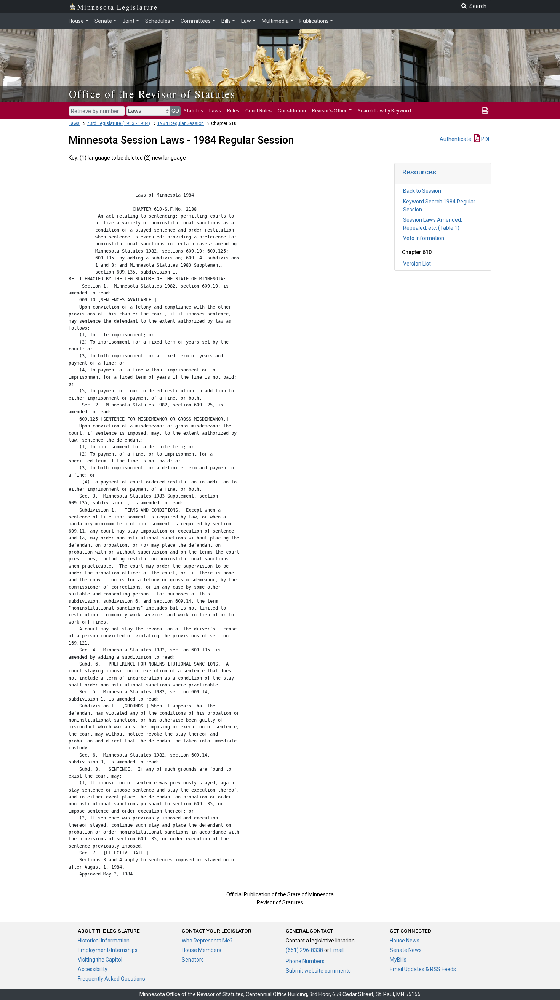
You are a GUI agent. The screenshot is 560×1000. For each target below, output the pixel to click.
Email (337, 950)
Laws (215, 110)
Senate (103, 21)
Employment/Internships (108, 950)
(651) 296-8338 (304, 950)
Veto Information (423, 238)
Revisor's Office (329, 110)
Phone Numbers (305, 961)
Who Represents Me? (207, 941)
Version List (417, 264)
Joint (128, 21)
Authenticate (455, 139)
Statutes (193, 110)
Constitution (292, 110)
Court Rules (258, 110)
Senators (193, 960)
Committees (196, 21)
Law (246, 21)
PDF (485, 139)
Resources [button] (419, 172)
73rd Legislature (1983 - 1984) (118, 123)
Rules (233, 110)
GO (175, 110)
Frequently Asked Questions (111, 979)
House (76, 21)
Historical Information (104, 941)
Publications (314, 21)
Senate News (406, 950)
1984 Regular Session (180, 123)
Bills (226, 21)
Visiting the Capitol (100, 960)
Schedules (157, 21)
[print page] (484, 110)
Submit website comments (318, 971)
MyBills (398, 960)
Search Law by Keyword (384, 110)
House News (404, 941)
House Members (201, 950)
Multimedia (275, 21)
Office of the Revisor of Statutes (152, 93)
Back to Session (422, 191)
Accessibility (92, 969)
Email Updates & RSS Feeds (423, 969)
